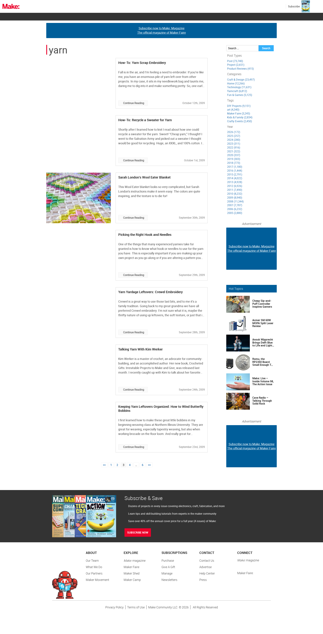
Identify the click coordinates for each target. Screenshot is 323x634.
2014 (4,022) (234, 178)
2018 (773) (233, 163)
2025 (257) (233, 136)
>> (149, 465)
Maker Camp (132, 580)
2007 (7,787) (234, 205)
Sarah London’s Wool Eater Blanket (144, 177)
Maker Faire (131, 567)
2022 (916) (233, 147)
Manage (167, 573)
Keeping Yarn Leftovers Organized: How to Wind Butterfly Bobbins (160, 408)
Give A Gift (168, 567)
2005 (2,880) (234, 213)
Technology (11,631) (239, 87)
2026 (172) (233, 132)
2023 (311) (233, 143)
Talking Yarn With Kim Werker (140, 349)
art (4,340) (233, 109)
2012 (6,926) (234, 186)
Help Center (207, 573)
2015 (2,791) (234, 174)
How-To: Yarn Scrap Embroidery (142, 62)
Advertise (205, 567)
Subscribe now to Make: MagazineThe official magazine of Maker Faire (161, 30)
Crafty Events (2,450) (239, 121)
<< (104, 465)
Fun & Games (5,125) (239, 95)
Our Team (92, 560)
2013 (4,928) (234, 182)
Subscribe (294, 6)
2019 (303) (233, 159)
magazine (135, 560)
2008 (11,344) (235, 201)
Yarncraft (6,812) (237, 91)
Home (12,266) (236, 83)
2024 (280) (233, 140)
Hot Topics (236, 289)
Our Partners (94, 573)
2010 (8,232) (234, 194)
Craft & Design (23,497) (241, 79)
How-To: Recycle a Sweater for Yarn (145, 120)
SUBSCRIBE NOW (137, 532)
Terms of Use (136, 607)
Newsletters (169, 580)
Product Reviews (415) (240, 68)
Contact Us (206, 560)
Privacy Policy (114, 607)
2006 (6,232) (234, 209)
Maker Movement (97, 580)
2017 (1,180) (234, 167)
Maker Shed (131, 573)
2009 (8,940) (234, 197)
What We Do (94, 567)
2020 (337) (233, 155)
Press (203, 580)
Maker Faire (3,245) (238, 113)
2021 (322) (233, 151)
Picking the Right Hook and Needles (144, 234)
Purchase (168, 560)
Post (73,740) (235, 61)
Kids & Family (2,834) (240, 117)
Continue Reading (133, 103)
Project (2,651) (235, 65)
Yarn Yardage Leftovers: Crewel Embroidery (150, 292)
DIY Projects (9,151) (239, 106)
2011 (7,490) (234, 190)
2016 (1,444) (234, 170)
